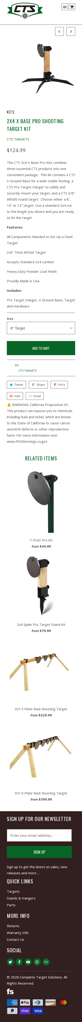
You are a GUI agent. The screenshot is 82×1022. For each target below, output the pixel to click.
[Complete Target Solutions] (25, 13)
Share (40, 385)
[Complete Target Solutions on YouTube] (28, 961)
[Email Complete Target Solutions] (46, 961)
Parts (11, 905)
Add (17, 396)
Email (37, 396)
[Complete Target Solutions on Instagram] (37, 961)
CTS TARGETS (18, 139)
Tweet (19, 385)
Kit (16, 365)
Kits (11, 112)
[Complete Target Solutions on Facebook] (19, 961)
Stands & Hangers (21, 898)
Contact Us (15, 939)
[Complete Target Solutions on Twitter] (10, 961)
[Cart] (72, 6)
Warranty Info (17, 932)
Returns (13, 926)
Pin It (61, 385)
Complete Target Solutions (41, 977)
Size (10, 319)
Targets (13, 891)
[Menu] (65, 6)
